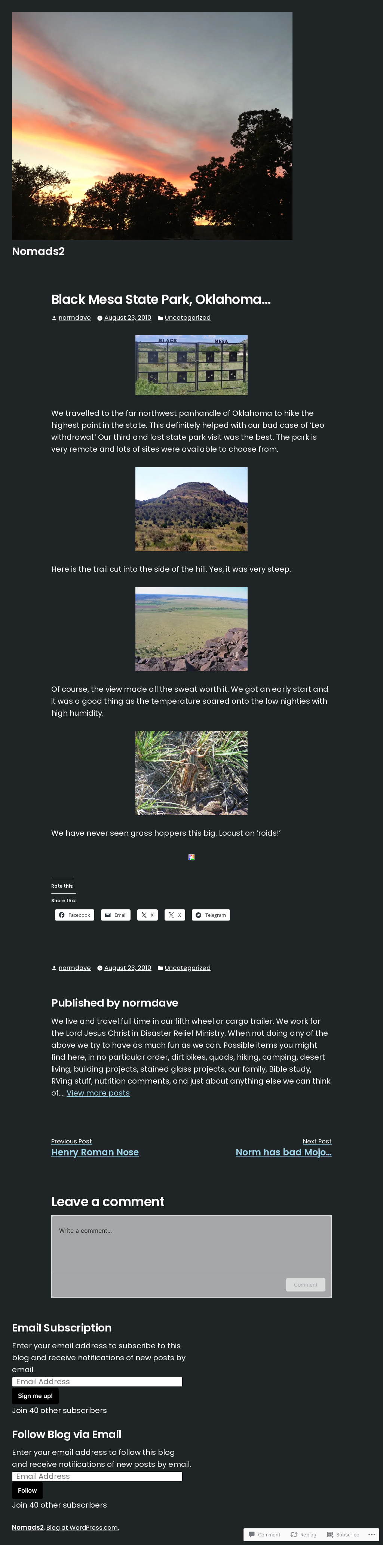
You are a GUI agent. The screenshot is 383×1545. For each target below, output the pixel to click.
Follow (27, 1490)
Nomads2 (38, 251)
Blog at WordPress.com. (82, 1527)
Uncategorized (188, 317)
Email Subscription (61, 1327)
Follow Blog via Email (67, 1434)
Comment (306, 1284)
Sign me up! (35, 1396)
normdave (75, 317)
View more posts (98, 1093)
